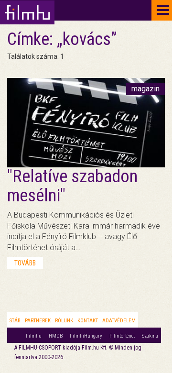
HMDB (56, 336)
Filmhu (34, 336)
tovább (25, 263)
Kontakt (87, 321)
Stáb (15, 321)
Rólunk (64, 321)
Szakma (150, 336)
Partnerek (38, 321)
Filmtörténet (122, 336)
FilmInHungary (86, 336)
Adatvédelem (119, 321)
